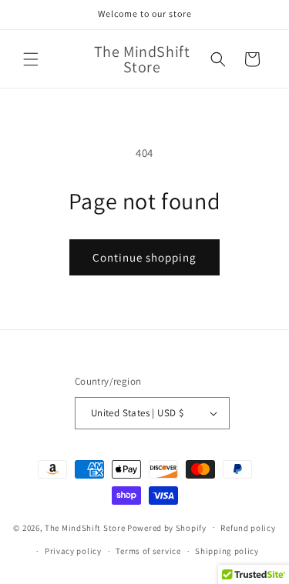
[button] (31, 59)
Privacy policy (73, 551)
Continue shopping (144, 257)
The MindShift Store (85, 527)
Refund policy (247, 527)
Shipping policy (227, 551)
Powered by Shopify (167, 527)
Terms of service (148, 551)
